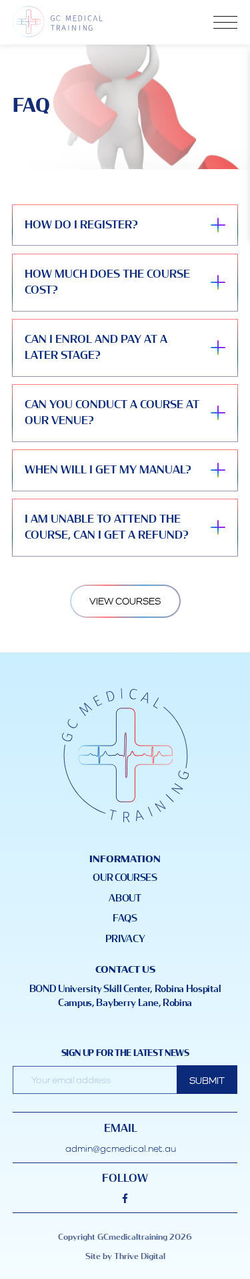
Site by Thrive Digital (125, 1256)
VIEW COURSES (125, 601)
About (125, 898)
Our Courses (125, 878)
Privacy (125, 939)
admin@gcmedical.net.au (120, 1148)
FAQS (125, 918)
